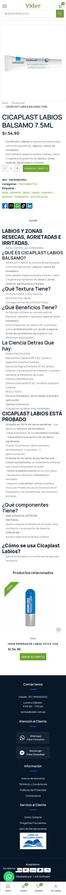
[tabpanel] (33, 395)
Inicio (5, 103)
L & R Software (41, 876)
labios (26, 192)
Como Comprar (33, 817)
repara (35, 192)
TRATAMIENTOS (27, 184)
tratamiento (22, 196)
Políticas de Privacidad (33, 790)
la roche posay (39, 196)
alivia (5, 192)
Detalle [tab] (33, 220)
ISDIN (33, 638)
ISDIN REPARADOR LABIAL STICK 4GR (33, 643)
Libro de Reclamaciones (33, 828)
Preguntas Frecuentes (33, 823)
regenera (47, 192)
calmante (15, 192)
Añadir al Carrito (36, 168)
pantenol (7, 196)
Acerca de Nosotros (33, 778)
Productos (18, 103)
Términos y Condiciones (33, 784)
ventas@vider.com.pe (33, 712)
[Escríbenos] (9, 876)
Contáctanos (33, 795)
